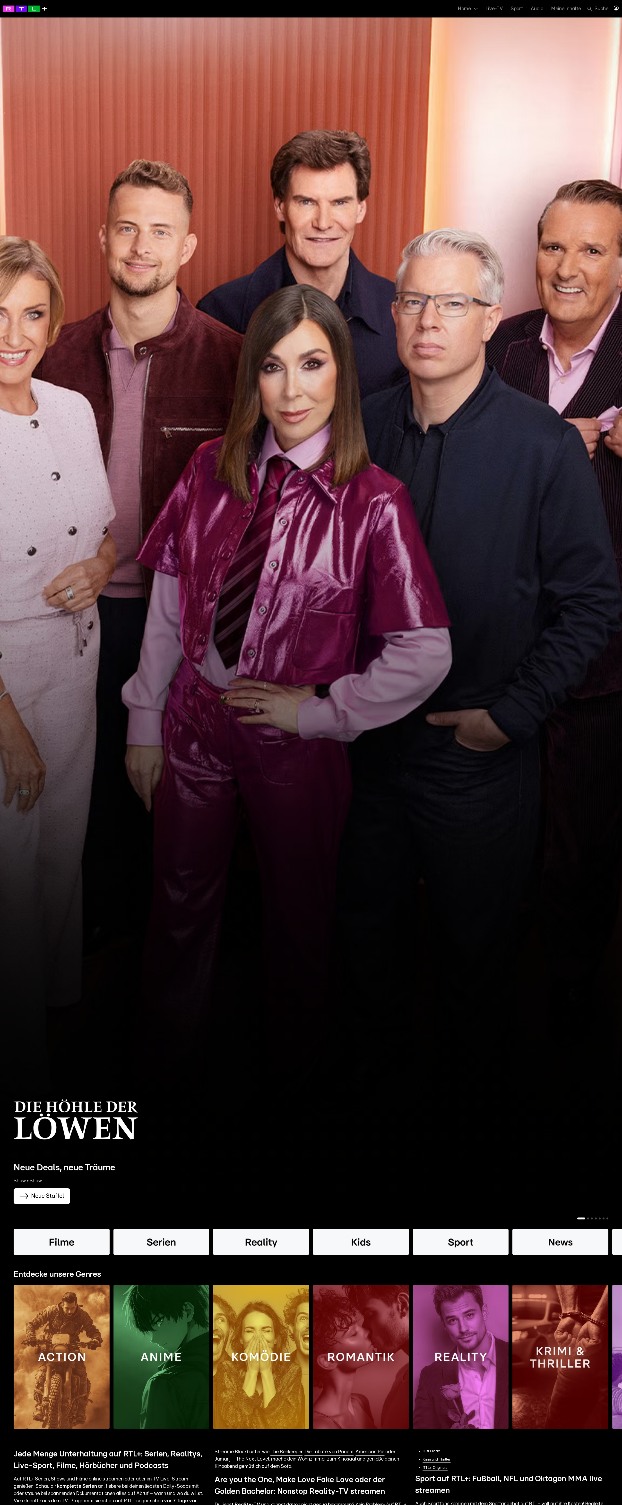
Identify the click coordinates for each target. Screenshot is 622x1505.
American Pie (369, 1451)
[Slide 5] (600, 1218)
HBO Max (431, 1451)
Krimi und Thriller (436, 1459)
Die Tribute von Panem (329, 1451)
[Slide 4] (596, 1218)
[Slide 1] (581, 1218)
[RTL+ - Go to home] (25, 8)
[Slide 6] (604, 1218)
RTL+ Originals (435, 1468)
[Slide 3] (592, 1218)
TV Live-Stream (170, 1479)
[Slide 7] (607, 1218)
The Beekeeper (286, 1451)
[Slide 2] (588, 1218)
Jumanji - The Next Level (242, 1459)
